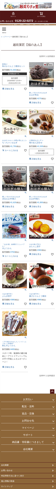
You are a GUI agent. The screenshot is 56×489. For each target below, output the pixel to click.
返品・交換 (28, 413)
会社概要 (28, 449)
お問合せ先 (28, 420)
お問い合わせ (7, 470)
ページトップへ (52, 391)
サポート (28, 435)
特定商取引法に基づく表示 (12, 476)
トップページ (5, 37)
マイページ (28, 427)
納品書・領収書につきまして (28, 442)
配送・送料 (28, 406)
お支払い (28, 399)
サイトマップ (7, 486)
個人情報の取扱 (7, 481)
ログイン (13, 16)
